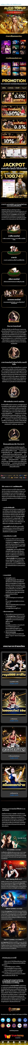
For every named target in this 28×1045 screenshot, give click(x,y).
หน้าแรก (2, 1044)
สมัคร (14, 1044)
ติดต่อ (25, 1044)
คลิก (12, 4)
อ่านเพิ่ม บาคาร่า (14, 683)
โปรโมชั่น (19, 1044)
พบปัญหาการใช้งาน (6, 4)
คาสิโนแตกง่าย (14, 793)
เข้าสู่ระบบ (8, 1044)
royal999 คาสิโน (14, 682)
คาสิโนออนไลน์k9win (14, 756)
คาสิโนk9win (14, 719)
